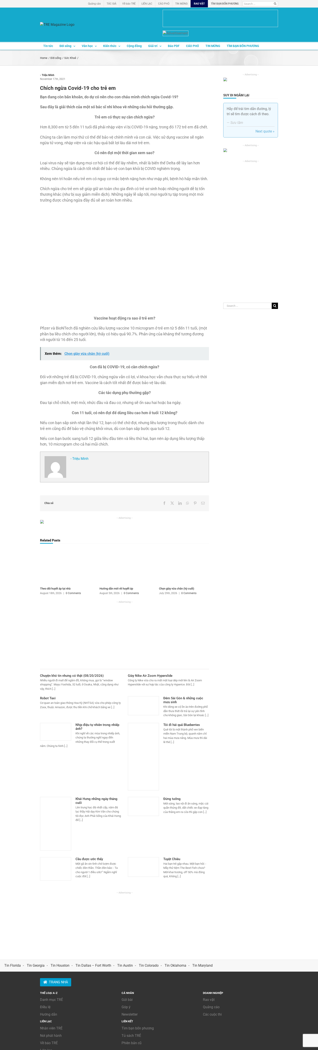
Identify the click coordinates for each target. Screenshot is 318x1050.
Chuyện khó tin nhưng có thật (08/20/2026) (72, 676)
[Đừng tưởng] (143, 806)
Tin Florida (12, 965)
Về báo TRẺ (49, 1043)
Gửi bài (127, 1000)
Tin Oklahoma (175, 965)
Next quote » (265, 131)
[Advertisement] (124, 634)
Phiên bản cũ (131, 1043)
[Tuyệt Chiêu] (143, 867)
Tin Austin (125, 965)
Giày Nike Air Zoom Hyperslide (150, 676)
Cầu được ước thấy (89, 859)
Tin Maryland (202, 965)
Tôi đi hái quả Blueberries (181, 725)
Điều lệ (45, 1007)
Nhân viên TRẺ (51, 1028)
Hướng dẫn (48, 1014)
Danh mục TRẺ (51, 1000)
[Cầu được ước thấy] (55, 868)
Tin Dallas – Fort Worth (93, 965)
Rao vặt (209, 1000)
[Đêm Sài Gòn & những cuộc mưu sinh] (143, 705)
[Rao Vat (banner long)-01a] (220, 18)
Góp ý (126, 1007)
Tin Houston (60, 965)
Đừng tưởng (172, 799)
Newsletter (130, 1014)
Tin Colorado (149, 965)
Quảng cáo (211, 1007)
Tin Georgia (36, 965)
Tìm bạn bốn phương (138, 1028)
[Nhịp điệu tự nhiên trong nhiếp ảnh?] (55, 732)
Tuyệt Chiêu (171, 859)
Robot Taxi (48, 698)
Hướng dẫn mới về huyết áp (116, 588)
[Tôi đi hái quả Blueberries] (143, 756)
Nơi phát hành (51, 1036)
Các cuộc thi (212, 1014)
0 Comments (73, 593)
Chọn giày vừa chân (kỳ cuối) (176, 588)
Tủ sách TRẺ (131, 1036)
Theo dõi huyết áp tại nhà (55, 588)
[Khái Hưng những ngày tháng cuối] (55, 824)
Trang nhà (58, 982)
